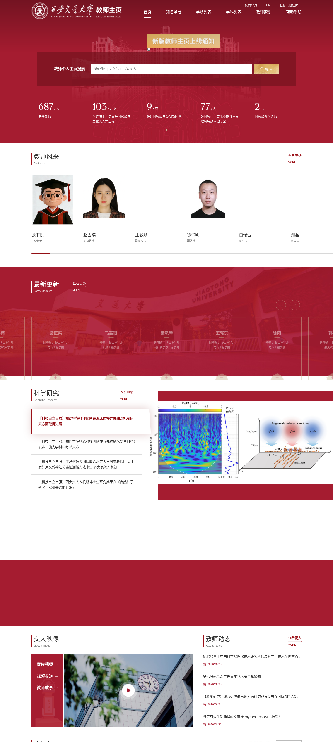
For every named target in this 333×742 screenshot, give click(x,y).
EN (268, 5)
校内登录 (251, 5)
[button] (40, 253)
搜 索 (269, 69)
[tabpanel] (58, 110)
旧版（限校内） (290, 5)
